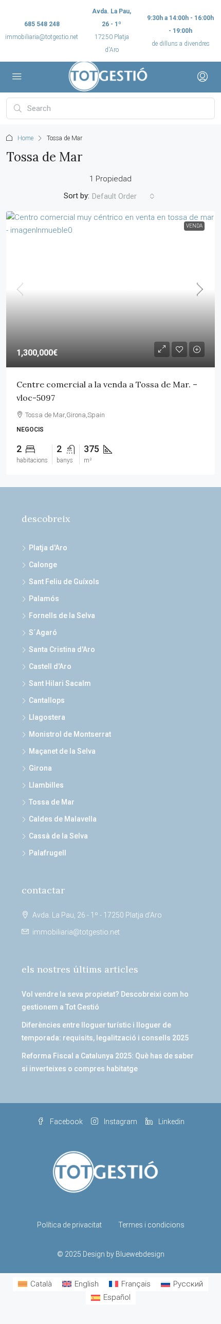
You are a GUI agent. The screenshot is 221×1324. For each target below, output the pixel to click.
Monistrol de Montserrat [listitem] (70, 734)
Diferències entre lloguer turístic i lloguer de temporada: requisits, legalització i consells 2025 (105, 1031)
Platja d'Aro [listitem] (48, 548)
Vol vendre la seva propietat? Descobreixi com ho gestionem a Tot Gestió (105, 1000)
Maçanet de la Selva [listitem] (62, 751)
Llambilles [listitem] (46, 785)
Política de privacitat (69, 1225)
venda (194, 226)
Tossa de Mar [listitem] (52, 802)
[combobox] (123, 196)
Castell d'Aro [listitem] (50, 666)
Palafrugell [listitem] (47, 853)
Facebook (65, 1121)
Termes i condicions (151, 1225)
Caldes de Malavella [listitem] (63, 819)
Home (25, 138)
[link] (110, 289)
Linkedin (171, 1121)
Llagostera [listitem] (47, 717)
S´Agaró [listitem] (43, 632)
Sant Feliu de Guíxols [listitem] (64, 581)
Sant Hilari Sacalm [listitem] (60, 683)
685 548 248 (42, 24)
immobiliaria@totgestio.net (41, 37)
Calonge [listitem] (43, 565)
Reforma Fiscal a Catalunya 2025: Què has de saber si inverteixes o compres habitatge (108, 1062)
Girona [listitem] (40, 768)
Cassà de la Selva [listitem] (58, 836)
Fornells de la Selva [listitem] (62, 615)
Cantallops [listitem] (47, 700)
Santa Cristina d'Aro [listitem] (62, 649)
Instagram (119, 1121)
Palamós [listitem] (44, 598)
